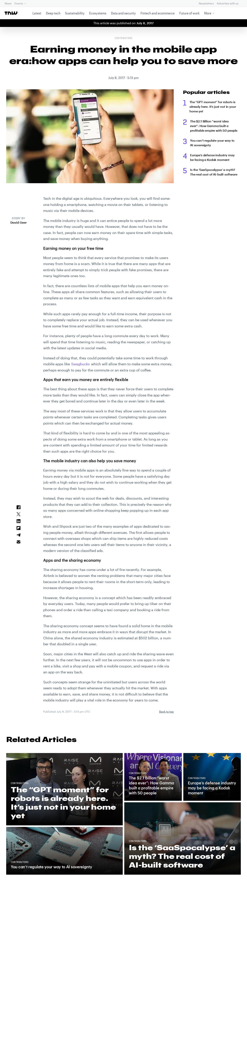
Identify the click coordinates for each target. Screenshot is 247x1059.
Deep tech (53, 13)
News (8, 3)
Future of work (189, 13)
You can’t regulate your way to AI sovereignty (212, 143)
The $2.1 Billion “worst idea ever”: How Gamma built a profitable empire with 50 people (213, 125)
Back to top (166, 711)
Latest (36, 13)
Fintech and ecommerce (157, 13)
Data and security (123, 13)
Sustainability (75, 13)
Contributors (123, 38)
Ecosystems (97, 13)
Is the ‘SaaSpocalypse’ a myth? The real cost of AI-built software (213, 172)
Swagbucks (80, 364)
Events (18, 3)
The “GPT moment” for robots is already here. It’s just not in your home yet (212, 106)
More (207, 13)
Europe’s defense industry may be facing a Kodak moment (212, 157)
